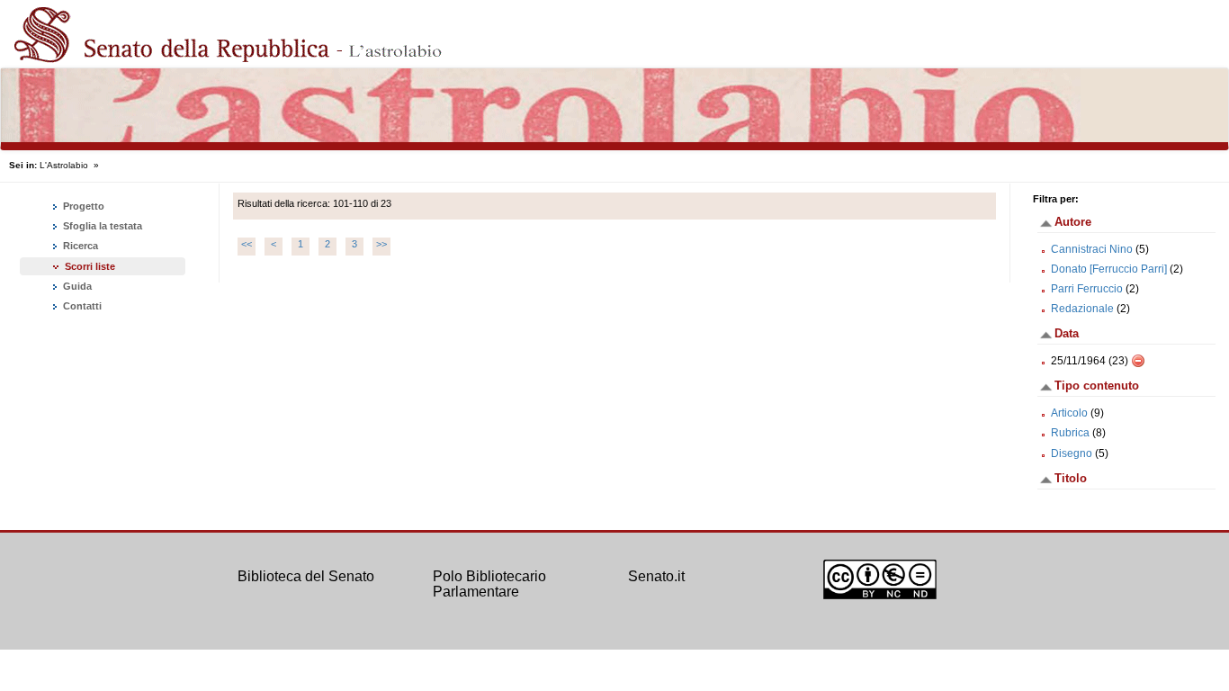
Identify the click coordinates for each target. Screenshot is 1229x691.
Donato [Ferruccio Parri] (1109, 269)
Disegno (1071, 453)
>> (381, 243)
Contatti (81, 306)
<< (246, 243)
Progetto (82, 206)
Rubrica (1070, 432)
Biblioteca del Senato (306, 576)
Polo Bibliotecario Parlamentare (489, 584)
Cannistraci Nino (1092, 249)
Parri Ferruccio (1087, 289)
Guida (76, 286)
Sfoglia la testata (101, 225)
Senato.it (656, 576)
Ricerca (79, 245)
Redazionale (1082, 308)
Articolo (1069, 413)
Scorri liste (90, 266)
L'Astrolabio (64, 165)
